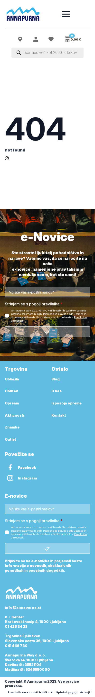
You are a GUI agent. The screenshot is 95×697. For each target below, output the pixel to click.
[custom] (10, 467)
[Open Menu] (66, 14)
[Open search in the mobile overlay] (47, 52)
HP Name (10, 237)
